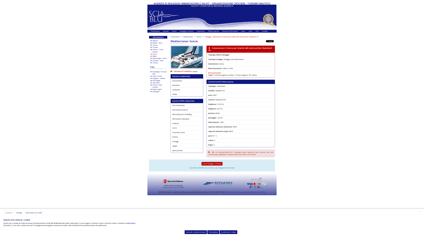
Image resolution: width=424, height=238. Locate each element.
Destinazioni (175, 37)
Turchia (155, 63)
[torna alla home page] (164, 15)
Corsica (155, 45)
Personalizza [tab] (213, 232)
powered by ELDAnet (249, 192)
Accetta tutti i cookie (228, 232)
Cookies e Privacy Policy (234, 192)
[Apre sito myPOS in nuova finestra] (256, 183)
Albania (155, 41)
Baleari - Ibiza (157, 43)
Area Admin (261, 192)
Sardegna (155, 91)
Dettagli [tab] (19, 213)
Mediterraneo (188, 37)
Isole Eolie (156, 83)
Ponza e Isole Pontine (157, 86)
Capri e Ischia (157, 76)
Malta (154, 56)
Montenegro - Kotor (159, 58)
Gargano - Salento (158, 78)
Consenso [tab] (8, 213)
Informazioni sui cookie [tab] (34, 213)
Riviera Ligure (157, 89)
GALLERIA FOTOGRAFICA (182, 71)
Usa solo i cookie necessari (195, 232)
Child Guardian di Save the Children (173, 187)
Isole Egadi (156, 80)
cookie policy (130, 223)
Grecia (199, 37)
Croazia (155, 47)
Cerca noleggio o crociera (212, 164)
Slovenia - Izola (157, 61)
